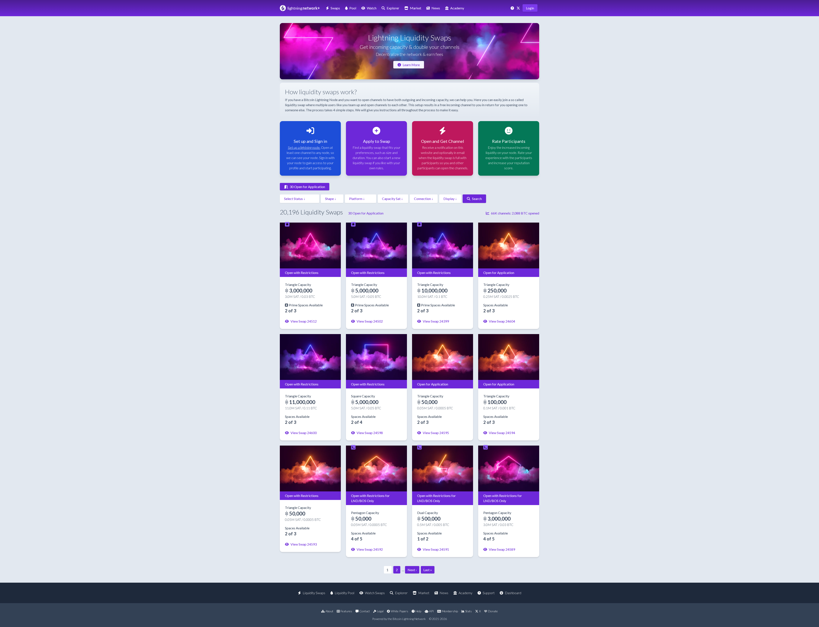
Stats (468, 611)
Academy (457, 8)
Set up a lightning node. (304, 147)
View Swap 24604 (502, 321)
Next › (412, 570)
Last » (427, 570)
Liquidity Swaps (314, 593)
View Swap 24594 (502, 433)
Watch (371, 8)
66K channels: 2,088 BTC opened (515, 213)
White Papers (399, 611)
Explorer (393, 8)
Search (477, 199)
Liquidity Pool (344, 593)
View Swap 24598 (370, 433)
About (329, 611)
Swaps (335, 8)
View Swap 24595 (436, 433)
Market (415, 8)
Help (418, 611)
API (431, 611)
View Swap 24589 (502, 549)
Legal (380, 611)
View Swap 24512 (303, 321)
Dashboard (513, 593)
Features (346, 611)
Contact (364, 611)
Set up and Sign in (310, 141)
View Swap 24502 (370, 321)
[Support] (513, 8)
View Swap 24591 (436, 549)
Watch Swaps (375, 593)
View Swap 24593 (303, 544)
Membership (450, 611)
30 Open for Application (307, 187)
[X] (519, 8)
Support (489, 593)
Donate (493, 611)
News (435, 8)
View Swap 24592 (370, 549)
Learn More (411, 65)
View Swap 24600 (303, 433)
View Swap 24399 (436, 321)
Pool (352, 8)
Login (530, 8)
